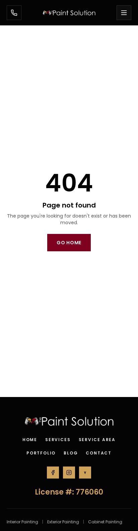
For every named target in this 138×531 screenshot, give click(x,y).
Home (29, 439)
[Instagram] (69, 473)
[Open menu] (124, 12)
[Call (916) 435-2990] (14, 12)
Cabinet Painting (105, 522)
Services (57, 439)
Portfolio (41, 453)
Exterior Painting (63, 522)
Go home (69, 242)
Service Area (97, 439)
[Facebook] (53, 473)
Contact (99, 453)
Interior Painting (22, 522)
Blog (71, 453)
